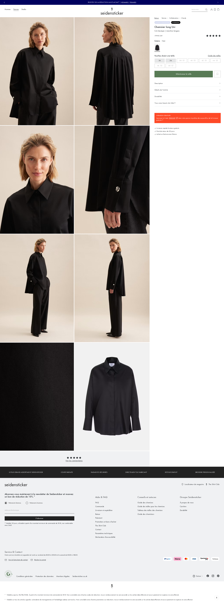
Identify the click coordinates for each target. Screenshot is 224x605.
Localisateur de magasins (194, 484)
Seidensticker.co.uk (79, 576)
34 (160, 60)
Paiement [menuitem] (98, 518)
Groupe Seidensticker (190, 497)
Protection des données (45, 576)
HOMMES (125, 2)
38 (180, 60)
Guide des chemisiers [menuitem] (146, 514)
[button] (74, 461)
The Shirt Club (214, 484)
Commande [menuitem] (99, 506)
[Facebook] (208, 576)
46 (158, 66)
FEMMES (133, 2)
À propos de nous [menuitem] (187, 502)
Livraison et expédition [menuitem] (104, 510)
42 (203, 60)
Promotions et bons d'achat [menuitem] (105, 522)
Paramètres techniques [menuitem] (104, 533)
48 (169, 66)
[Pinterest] (218, 576)
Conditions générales (24, 576)
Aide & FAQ (101, 497)
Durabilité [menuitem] (183, 510)
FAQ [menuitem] (97, 502)
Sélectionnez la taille (183, 74)
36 (171, 60)
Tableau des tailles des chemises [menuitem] (150, 510)
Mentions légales (63, 576)
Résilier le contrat (40, 560)
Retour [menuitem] (97, 514)
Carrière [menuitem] (183, 506)
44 (214, 60)
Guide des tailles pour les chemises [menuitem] (151, 506)
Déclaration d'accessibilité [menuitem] (105, 537)
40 (192, 60)
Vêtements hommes (36, 503)
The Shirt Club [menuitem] (100, 525)
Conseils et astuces (147, 497)
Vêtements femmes (14, 503)
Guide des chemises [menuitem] (145, 502)
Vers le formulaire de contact (18, 560)
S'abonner (39, 518)
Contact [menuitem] (98, 529)
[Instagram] (213, 576)
